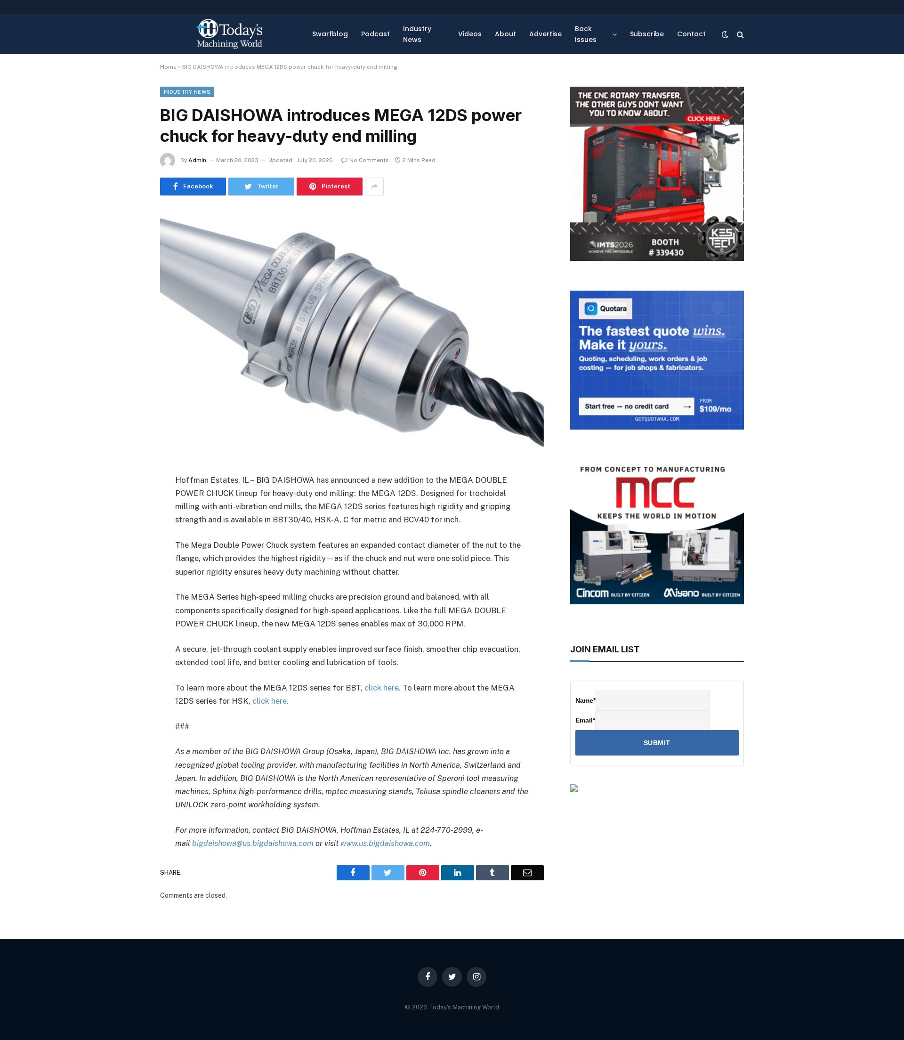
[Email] (127, 600)
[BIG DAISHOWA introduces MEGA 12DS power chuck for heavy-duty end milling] (352, 332)
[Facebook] (127, 504)
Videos (470, 34)
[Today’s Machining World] (229, 34)
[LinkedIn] (127, 552)
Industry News (417, 34)
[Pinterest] (127, 576)
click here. (270, 701)
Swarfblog (330, 34)
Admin (197, 160)
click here (381, 687)
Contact (691, 34)
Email (585, 720)
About (505, 34)
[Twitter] (127, 528)
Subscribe (647, 34)
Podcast (375, 34)
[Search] (739, 34)
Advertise (545, 34)
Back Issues (586, 34)
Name (585, 700)
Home (168, 67)
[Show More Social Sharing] (374, 186)
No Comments (369, 160)
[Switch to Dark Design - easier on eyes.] (725, 34)
